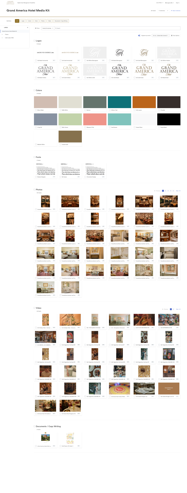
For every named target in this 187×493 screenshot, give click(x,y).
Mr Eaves (64, 177)
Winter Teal (114, 110)
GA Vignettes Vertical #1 (142, 362)
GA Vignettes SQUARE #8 (44, 379)
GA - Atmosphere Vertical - (94, 327)
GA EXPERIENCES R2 (166, 327)
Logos (23, 21)
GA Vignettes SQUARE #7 (69, 379)
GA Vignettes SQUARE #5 (118, 379)
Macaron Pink (90, 127)
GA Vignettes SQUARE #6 (94, 379)
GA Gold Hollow (66, 77)
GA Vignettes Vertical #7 (117, 345)
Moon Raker (40, 110)
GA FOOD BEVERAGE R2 (142, 327)
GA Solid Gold (139, 77)
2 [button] (165, 190)
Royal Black (164, 127)
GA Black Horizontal (42, 60)
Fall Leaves (139, 110)
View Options (176, 35)
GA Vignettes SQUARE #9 (168, 362)
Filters (38, 28)
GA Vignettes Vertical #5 (167, 345)
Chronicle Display (91, 177)
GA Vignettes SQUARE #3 (168, 379)
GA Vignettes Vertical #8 (93, 345)
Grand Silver (139, 127)
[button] (169, 3)
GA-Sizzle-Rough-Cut (141, 396)
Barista (88, 110)
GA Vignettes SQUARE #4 (143, 379)
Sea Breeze (114, 127)
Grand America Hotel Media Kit (9, 31)
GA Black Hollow (41, 77)
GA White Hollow (165, 60)
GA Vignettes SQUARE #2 (44, 396)
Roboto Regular (41, 177)
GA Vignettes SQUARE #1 (93, 396)
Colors (29, 21)
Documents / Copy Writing (61, 21)
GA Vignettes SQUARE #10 (69, 396)
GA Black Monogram (116, 60)
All (17, 21)
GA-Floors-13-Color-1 (67, 446)
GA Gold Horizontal (67, 60)
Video (49, 21)
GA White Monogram (92, 60)
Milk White (65, 110)
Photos (42, 21)
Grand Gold (65, 144)
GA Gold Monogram (141, 60)
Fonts (36, 21)
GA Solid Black (115, 77)
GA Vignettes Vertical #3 (68, 362)
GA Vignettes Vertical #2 (93, 362)
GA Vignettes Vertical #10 (118, 362)
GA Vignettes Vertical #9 (68, 345)
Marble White (41, 144)
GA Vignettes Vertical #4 (44, 362)
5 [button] (173, 190)
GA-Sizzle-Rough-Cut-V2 (167, 396)
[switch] (144, 36)
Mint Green (65, 127)
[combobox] (47, 28)
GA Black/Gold (164, 77)
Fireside (163, 110)
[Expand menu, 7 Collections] (166, 10)
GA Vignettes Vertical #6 (142, 345)
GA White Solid (91, 77)
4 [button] (170, 190)
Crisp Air (39, 127)
